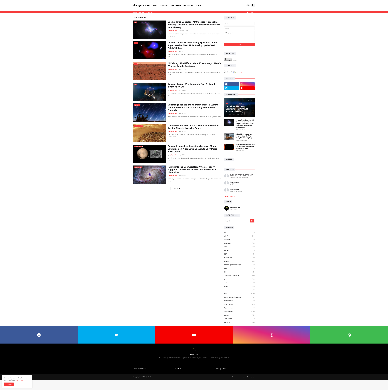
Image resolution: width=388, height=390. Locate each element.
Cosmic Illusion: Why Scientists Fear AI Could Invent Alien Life (191, 85)
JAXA (239, 279)
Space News (176, 5)
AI (239, 232)
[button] (248, 5)
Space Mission (239, 308)
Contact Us (149, 12)
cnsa (239, 247)
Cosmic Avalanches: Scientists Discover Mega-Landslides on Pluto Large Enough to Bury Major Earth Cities (192, 149)
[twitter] (231, 88)
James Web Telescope (239, 275)
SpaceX (239, 315)
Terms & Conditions (139, 369)
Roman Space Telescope (239, 297)
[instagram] (247, 84)
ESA (239, 254)
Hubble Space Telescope (239, 265)
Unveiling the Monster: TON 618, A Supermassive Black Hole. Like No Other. (245, 146)
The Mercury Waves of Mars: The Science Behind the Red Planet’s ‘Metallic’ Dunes (193, 126)
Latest (198, 5)
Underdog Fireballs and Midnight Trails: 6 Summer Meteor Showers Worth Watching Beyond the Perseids (193, 107)
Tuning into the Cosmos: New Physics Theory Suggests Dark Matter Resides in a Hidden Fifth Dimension (192, 170)
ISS (239, 272)
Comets (239, 250)
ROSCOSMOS (239, 300)
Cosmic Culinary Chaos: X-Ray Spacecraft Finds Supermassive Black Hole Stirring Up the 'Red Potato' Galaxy (192, 45)
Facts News (188, 5)
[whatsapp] (349, 335)
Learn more (19, 380)
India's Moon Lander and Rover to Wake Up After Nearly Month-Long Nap (244, 136)
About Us (141, 12)
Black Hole (239, 243)
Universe (239, 322)
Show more (233, 209)
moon (239, 290)
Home (155, 5)
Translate (239, 73)
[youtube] (252, 12)
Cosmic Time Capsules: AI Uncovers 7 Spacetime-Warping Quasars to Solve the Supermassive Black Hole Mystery (194, 25)
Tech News (164, 5)
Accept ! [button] (9, 384)
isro (239, 268)
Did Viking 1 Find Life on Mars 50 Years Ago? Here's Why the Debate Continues (194, 64)
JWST (239, 283)
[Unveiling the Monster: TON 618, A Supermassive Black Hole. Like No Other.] (229, 147)
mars (239, 286)
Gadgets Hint (141, 5)
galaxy (239, 261)
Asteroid (239, 239)
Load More (176, 188)
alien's (239, 236)
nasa (239, 293)
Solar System (239, 304)
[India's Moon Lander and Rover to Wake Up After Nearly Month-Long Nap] (229, 136)
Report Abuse (230, 196)
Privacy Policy (221, 369)
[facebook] (247, 12)
